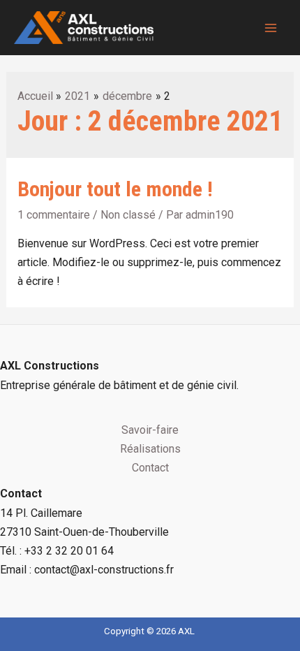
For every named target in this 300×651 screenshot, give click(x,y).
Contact (150, 467)
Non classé (128, 214)
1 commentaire (53, 214)
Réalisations (150, 448)
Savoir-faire (150, 430)
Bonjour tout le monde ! (115, 189)
